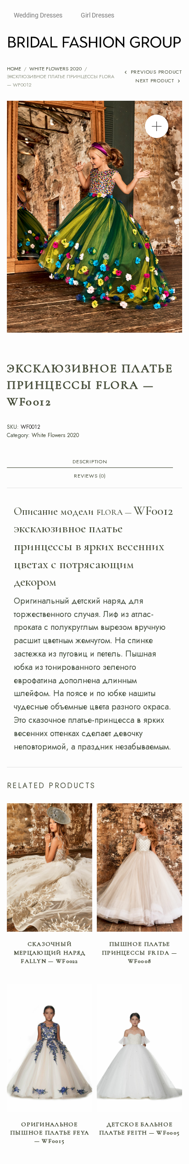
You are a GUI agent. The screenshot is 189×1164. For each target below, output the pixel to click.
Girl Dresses (97, 15)
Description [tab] (89, 462)
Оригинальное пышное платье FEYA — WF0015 (49, 1133)
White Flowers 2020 (55, 68)
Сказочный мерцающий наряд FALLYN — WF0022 (50, 952)
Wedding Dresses (38, 15)
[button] (156, 126)
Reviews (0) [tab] (90, 476)
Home (14, 68)
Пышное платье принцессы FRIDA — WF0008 (139, 952)
